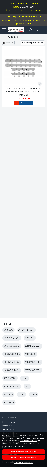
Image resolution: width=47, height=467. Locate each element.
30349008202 (10, 378)
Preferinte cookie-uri (23, 463)
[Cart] (42, 30)
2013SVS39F (30, 354)
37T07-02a (8, 394)
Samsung (23, 95)
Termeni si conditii (10, 429)
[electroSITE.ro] (15, 30)
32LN (27, 386)
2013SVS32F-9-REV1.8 (13, 354)
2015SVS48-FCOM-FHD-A (15, 370)
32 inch (24, 378)
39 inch (21, 394)
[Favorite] (36, 30)
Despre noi (7, 426)
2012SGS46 (30, 338)
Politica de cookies (28, 441)
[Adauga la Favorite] (40, 84)
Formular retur (8, 422)
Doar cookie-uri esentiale (23, 457)
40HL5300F (9, 402)
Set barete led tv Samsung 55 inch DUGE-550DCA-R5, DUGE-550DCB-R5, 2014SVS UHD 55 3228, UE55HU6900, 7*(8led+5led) (23, 90)
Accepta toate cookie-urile (24, 451)
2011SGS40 (8, 330)
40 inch (33, 394)
